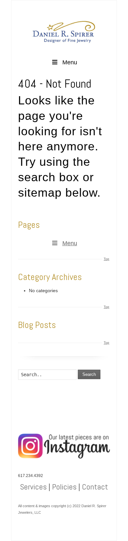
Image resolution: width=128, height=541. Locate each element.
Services (33, 487)
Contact (95, 487)
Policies (64, 487)
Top (106, 259)
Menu (69, 62)
